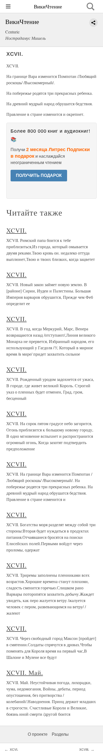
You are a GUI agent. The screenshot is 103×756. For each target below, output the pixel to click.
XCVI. (14, 750)
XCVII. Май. (24, 672)
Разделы (60, 734)
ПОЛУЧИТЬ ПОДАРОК (39, 175)
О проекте (38, 734)
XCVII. (16, 230)
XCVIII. (84, 750)
